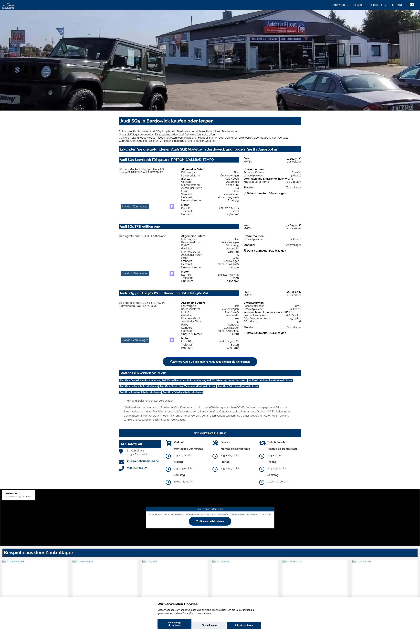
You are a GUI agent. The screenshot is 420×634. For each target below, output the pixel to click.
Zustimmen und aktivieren (210, 521)
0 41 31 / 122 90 (137, 467)
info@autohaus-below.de (143, 461)
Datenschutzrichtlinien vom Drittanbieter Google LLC (239, 514)
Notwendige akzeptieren (174, 623)
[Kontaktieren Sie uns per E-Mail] (412, 4)
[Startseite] (8, 5)
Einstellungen (209, 625)
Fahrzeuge (339, 5)
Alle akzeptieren (244, 625)
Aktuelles (377, 5)
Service (358, 5)
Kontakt (396, 5)
